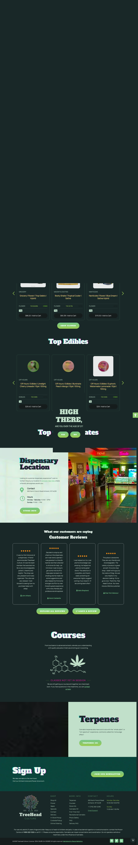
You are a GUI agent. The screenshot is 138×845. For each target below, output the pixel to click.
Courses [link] (72, 803)
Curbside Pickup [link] (56, 820)
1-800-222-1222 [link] (28, 832)
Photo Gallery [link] (74, 818)
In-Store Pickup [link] (56, 818)
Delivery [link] (53, 815)
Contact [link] (53, 812)
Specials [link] (53, 809)
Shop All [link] (53, 800)
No (75, 434)
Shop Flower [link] (68, 326)
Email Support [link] (93, 810)
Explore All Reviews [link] (52, 611)
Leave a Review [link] (87, 611)
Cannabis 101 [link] (73, 809)
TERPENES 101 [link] (90, 743)
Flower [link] (53, 803)
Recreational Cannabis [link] (77, 815)
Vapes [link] (53, 806)
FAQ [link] (70, 820)
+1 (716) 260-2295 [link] (94, 807)
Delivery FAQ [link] (73, 823)
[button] (14, 293)
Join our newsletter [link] (107, 774)
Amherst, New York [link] (48, 481)
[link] (135, 415)
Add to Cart (33, 315)
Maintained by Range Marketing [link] (73, 841)
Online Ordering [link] (56, 823)
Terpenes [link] (72, 800)
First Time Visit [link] (74, 812)
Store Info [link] (29, 511)
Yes (63, 434)
